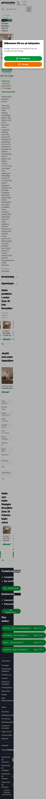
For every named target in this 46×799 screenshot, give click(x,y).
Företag (25, 64)
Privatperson (24, 59)
